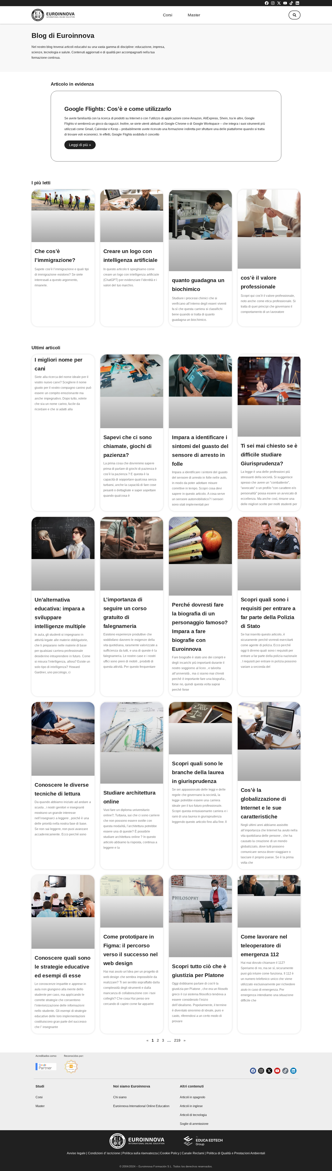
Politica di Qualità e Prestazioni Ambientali (236, 1153)
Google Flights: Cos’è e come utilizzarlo (117, 109)
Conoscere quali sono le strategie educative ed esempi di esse (62, 967)
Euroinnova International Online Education (141, 1106)
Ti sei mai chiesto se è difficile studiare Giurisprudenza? (269, 454)
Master (194, 15)
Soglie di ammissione (194, 1123)
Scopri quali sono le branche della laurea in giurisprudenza (198, 772)
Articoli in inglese (191, 1106)
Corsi (167, 15)
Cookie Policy (169, 1153)
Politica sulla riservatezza (140, 1153)
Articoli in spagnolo (192, 1097)
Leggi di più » (80, 145)
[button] (294, 15)
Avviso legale (76, 1153)
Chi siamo (120, 1097)
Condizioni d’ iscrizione (104, 1153)
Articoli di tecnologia (193, 1115)
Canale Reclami (193, 1153)
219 (177, 1040)
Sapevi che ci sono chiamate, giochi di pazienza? (127, 446)
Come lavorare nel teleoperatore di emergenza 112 (264, 945)
